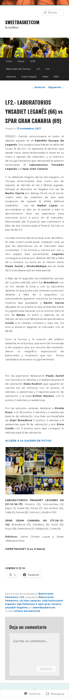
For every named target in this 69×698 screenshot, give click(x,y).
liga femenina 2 (27, 604)
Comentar (46, 668)
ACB (32, 61)
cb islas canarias (30, 600)
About (21, 61)
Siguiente (56, 87)
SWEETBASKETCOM (22, 22)
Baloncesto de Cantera (18, 68)
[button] (14, 461)
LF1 (38, 68)
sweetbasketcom (44, 607)
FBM (56, 76)
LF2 (47, 68)
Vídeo (45, 76)
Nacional (11, 76)
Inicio (9, 61)
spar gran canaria (49, 604)
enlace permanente (27, 611)
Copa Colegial (29, 76)
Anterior (39, 87)
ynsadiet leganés (16, 607)
